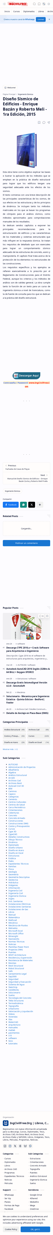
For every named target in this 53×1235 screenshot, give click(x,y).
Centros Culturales (17, 802)
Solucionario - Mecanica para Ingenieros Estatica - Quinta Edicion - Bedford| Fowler (27, 699)
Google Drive (36, 1194)
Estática (12, 858)
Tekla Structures (16, 1000)
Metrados (13, 928)
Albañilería (13, 769)
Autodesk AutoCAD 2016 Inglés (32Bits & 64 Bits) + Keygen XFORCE (28, 670)
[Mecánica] (21, 692)
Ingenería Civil (15, 890)
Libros (11, 912)
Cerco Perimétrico (16, 807)
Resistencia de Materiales (20, 960)
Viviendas (13, 1016)
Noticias (12, 944)
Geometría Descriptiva (19, 877)
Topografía (13, 1006)
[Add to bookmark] (47, 616)
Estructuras (13, 855)
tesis (10, 1041)
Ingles (11, 898)
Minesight (13, 936)
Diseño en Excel (15, 853)
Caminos (12, 791)
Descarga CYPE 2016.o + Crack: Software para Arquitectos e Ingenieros (27, 649)
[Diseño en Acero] (14, 742)
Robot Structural (16, 968)
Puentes (12, 952)
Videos (11, 1014)
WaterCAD (13, 1022)
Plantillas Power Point (18, 947)
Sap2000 (12, 976)
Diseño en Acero (16, 850)
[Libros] (41, 11)
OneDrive (34, 1209)
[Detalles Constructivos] (38, 709)
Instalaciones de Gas (18, 909)
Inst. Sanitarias (15, 901)
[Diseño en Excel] (38, 742)
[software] (21, 643)
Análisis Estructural (17, 775)
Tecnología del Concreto (19, 998)
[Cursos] (17, 11)
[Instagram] (10, 1146)
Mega (32, 1205)
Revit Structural (15, 965)
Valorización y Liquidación (20, 1011)
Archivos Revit (15, 783)
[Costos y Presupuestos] (14, 736)
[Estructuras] (23, 678)
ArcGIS (11, 777)
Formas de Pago (12, 1205)
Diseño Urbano (15, 847)
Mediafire (34, 1202)
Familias (12, 866)
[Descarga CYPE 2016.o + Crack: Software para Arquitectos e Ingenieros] (26, 626)
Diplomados (10, 1162)
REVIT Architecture (17, 955)
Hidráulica (13, 882)
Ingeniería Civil (15, 893)
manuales (13, 1027)
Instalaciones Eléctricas (19, 904)
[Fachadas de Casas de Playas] (26, 467)
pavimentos (14, 1032)
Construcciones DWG (18, 823)
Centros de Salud (16, 804)
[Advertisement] (26, 52)
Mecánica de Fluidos (18, 925)
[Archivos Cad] (23, 709)
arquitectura (14, 1024)
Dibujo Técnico (15, 839)
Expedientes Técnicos (18, 863)
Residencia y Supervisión (20, 957)
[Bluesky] (25, 1146)
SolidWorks (13, 990)
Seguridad (13, 979)
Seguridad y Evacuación (19, 981)
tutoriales (13, 1043)
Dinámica (12, 842)
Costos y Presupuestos (19, 826)
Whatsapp (29, 19)
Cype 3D (12, 831)
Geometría (13, 874)
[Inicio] (7, 11)
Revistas (12, 963)
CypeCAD (12, 834)
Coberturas (13, 812)
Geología (12, 871)
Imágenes (13, 885)
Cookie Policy (11, 1229)
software (12, 1038)
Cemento (12, 799)
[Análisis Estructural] (14, 729)
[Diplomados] (29, 11)
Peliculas (9, 1183)
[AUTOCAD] (23, 665)
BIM (10, 788)
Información (14, 888)
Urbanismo (13, 1008)
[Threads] (20, 1146)
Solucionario (14, 992)
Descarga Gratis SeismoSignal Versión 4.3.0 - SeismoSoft (26, 684)
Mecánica (13, 922)
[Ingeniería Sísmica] (12, 491)
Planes (8, 1202)
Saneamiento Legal (17, 973)
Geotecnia (13, 879)
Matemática (14, 917)
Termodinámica (15, 1003)
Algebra (12, 772)
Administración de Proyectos (21, 767)
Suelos (11, 995)
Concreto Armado (16, 818)
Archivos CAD (11, 1169)
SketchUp (12, 987)
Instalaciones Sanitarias (19, 906)
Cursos (11, 828)
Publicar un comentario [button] (26, 543)
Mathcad (12, 920)
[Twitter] (15, 1146)
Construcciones (15, 820)
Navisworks (13, 939)
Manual (12, 914)
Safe (10, 971)
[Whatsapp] (30, 1146)
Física (11, 869)
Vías (10, 1019)
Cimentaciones (15, 810)
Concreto (12, 815)
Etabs (11, 861)
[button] (4, 4)
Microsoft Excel (15, 930)
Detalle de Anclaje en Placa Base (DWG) (27, 713)
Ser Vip (8, 1198)
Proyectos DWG (15, 949)
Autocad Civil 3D (16, 786)
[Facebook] (5, 1146)
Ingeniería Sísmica (17, 896)
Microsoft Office (15, 933)
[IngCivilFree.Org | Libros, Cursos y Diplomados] (17, 4)
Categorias (13, 796)
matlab (11, 1030)
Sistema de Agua (16, 984)
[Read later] (39, 122)
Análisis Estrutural (38, 1176)
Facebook (9, 1209)
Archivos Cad (14, 780)
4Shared (33, 1198)
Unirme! (41, 19)
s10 (10, 1035)
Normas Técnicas (16, 941)
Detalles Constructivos (19, 837)
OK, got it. (35, 1229)
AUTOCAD (13, 764)
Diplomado (13, 845)
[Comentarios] (41, 616)
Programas (10, 1172)
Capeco (11, 794)
